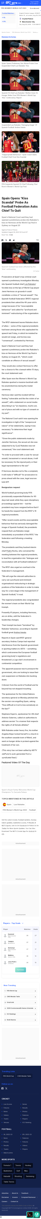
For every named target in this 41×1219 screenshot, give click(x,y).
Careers (4, 1201)
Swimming (30, 1176)
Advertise (5, 1193)
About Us (15, 1193)
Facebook (23, 825)
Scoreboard (34, 8)
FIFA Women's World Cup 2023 (13, 8)
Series (24, 1104)
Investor (15, 1197)
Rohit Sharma (11, 1020)
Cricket (14, 820)
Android (31, 831)
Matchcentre (8, 1153)
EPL (4, 21)
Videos (6, 1115)
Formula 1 (7, 1165)
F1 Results (31, 823)
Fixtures (6, 1108)
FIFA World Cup (12, 991)
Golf (18, 1171)
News (34, 32)
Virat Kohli (10, 1002)
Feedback (25, 1193)
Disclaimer (5, 1197)
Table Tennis (9, 1182)
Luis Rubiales (30, 284)
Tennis (18, 1165)
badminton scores (19, 823)
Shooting (18, 1176)
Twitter (4, 828)
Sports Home (6, 32)
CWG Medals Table (13, 996)
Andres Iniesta (20, 632)
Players (25, 1119)
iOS (3, 834)
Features (25, 1115)
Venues (6, 1122)
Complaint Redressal (28, 1197)
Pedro (9, 551)
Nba (26, 1171)
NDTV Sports (6, 825)
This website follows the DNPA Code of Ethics (17, 1205)
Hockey (28, 1165)
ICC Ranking (26, 1122)
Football (32, 810)
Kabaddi (7, 1176)
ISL (4, 17)
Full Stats (20, 970)
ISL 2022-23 (8, 1134)
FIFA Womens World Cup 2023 (21, 32)
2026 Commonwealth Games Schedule (20, 1008)
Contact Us (14, 1201)
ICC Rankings (11, 1014)
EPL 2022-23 (27, 1134)
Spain (9, 804)
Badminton (8, 1171)
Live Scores (8, 1104)
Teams (6, 1119)
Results (25, 1108)
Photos (24, 1111)
